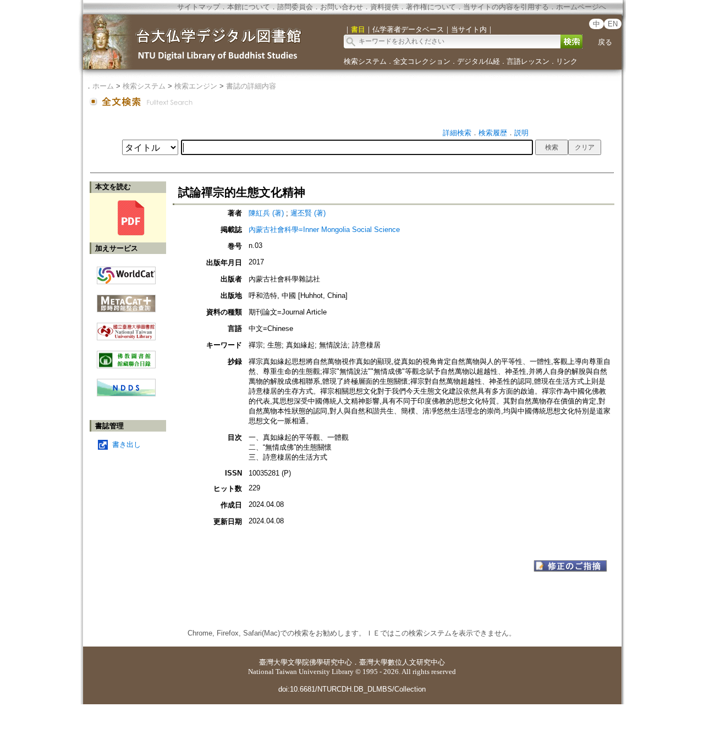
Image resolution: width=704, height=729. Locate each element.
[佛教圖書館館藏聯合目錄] (126, 355)
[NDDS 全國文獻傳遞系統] (126, 394)
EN (613, 24)
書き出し (126, 444)
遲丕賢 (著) (308, 213)
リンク (567, 61)
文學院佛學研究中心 (320, 662)
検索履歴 (493, 133)
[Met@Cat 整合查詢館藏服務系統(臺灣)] (126, 299)
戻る (605, 42)
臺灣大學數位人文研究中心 (402, 662)
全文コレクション (421, 61)
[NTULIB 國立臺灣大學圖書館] (126, 327)
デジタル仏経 (478, 61)
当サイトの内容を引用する (506, 7)
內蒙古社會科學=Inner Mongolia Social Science (324, 229)
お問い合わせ (341, 7)
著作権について (431, 7)
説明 (521, 133)
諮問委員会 (295, 7)
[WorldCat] (126, 272)
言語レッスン (528, 61)
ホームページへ (581, 7)
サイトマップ (198, 7)
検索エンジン (195, 86)
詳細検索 (457, 133)
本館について (248, 7)
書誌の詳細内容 (251, 86)
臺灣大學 (273, 662)
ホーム (103, 86)
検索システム (365, 61)
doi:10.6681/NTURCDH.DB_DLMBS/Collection (352, 689)
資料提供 (384, 7)
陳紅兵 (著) (266, 213)
